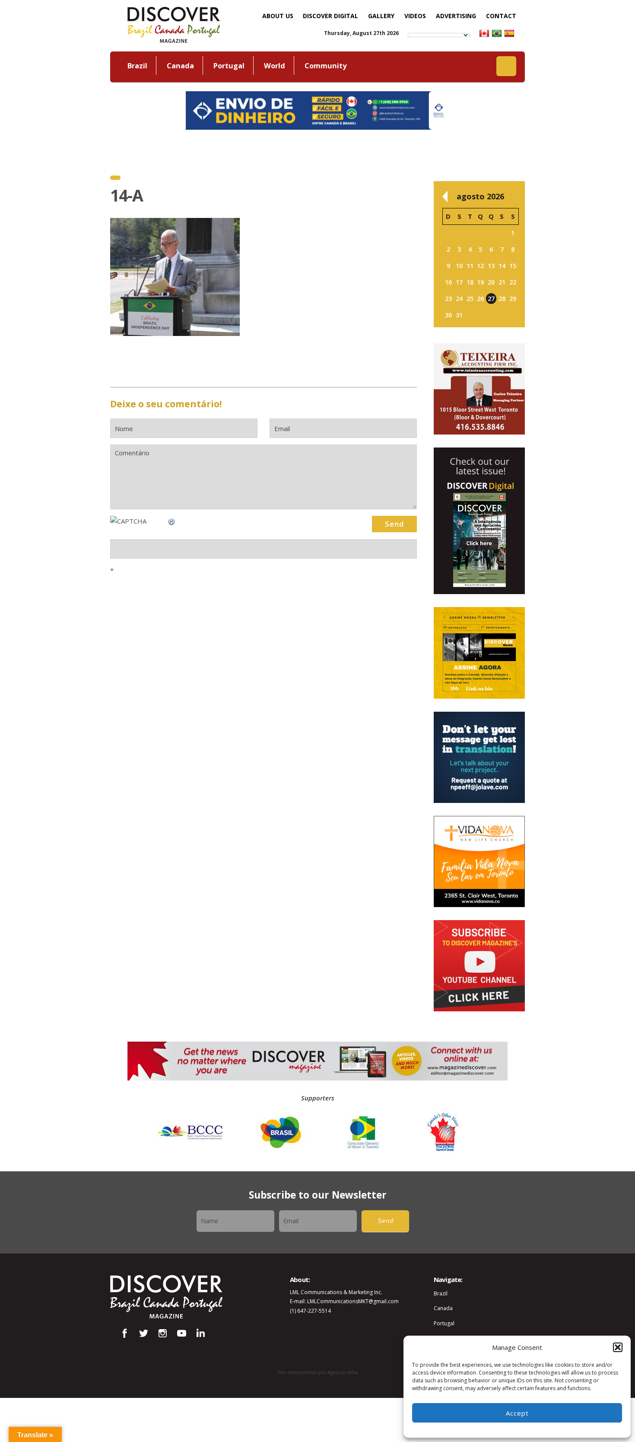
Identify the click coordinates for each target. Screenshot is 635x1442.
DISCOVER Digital (330, 16)
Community (325, 65)
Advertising (456, 16)
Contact (501, 16)
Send (386, 1221)
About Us (277, 16)
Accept (517, 1413)
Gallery (381, 16)
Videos (415, 16)
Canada (180, 65)
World (274, 65)
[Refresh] (172, 521)
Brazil (137, 65)
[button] (617, 1347)
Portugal (228, 65)
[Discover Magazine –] (173, 23)
